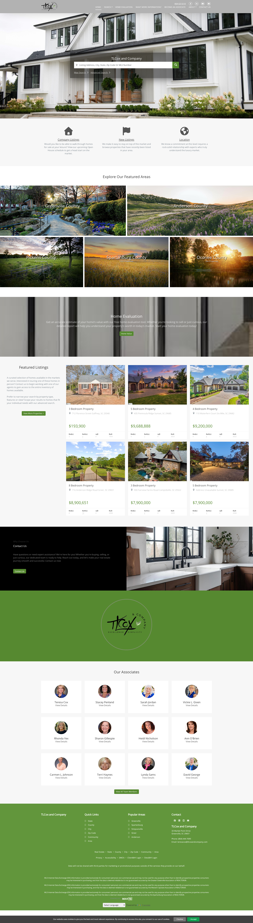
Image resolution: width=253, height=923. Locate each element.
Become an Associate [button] (175, 7)
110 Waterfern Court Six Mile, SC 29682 (215, 413)
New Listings (126, 139)
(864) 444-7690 (184, 838)
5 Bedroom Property (143, 409)
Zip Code (92, 833)
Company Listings (68, 139)
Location (184, 139)
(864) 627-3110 (180, 4)
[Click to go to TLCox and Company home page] (49, 6)
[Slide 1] (116, 110)
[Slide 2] (120, 110)
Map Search (80, 72)
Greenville (136, 821)
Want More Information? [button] (149, 7)
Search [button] (108, 7)
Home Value (126, 333)
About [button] (192, 7)
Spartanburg (137, 825)
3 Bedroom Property (81, 409)
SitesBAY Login (150, 857)
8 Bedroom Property (81, 485)
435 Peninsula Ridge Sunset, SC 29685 (152, 413)
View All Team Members (126, 791)
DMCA (121, 857)
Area (90, 841)
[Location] (184, 133)
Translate (146, 905)
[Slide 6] (136, 110)
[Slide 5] (132, 110)
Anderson (136, 837)
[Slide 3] (124, 110)
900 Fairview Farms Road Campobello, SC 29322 (157, 490)
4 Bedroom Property (205, 409)
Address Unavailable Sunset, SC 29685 (215, 490)
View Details (61, 705)
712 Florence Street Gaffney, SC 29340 (91, 413)
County (91, 825)
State (90, 821)
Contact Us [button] (205, 7)
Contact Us (19, 571)
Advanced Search (99, 72)
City (89, 829)
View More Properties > (33, 413)
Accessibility (110, 857)
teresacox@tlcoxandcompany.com (192, 842)
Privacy (99, 857)
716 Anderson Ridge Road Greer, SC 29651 (93, 490)
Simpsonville (137, 829)
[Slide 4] (128, 110)
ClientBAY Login (134, 857)
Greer (134, 833)
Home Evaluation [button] (124, 7)
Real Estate (99, 852)
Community (93, 837)
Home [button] (98, 7)
